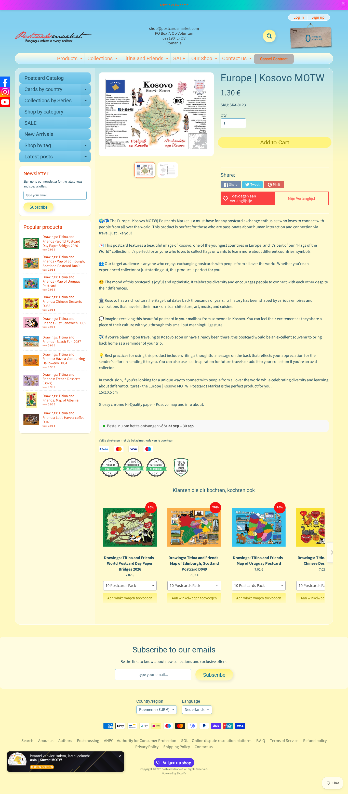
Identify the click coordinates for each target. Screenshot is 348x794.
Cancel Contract (274, 59)
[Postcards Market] (53, 36)
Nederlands (195, 709)
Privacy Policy (146, 747)
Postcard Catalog (44, 78)
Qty (223, 115)
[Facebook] (5, 82)
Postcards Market (172, 769)
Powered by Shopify (174, 773)
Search (27, 740)
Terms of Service (284, 740)
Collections (103, 59)
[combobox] (130, 585)
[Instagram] (5, 92)
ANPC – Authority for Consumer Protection (140, 740)
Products (70, 59)
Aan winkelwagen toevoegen (129, 598)
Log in (298, 17)
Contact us (237, 59)
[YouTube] (5, 102)
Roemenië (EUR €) (154, 709)
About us (45, 740)
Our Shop (205, 59)
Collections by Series (57, 101)
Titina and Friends (146, 59)
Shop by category (43, 112)
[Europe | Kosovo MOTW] (144, 170)
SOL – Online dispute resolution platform (216, 740)
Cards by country (57, 90)
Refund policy (315, 740)
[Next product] (332, 552)
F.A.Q (260, 740)
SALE (179, 58)
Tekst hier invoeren (174, 5)
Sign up (318, 17)
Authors (65, 740)
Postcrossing (88, 740)
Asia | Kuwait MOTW (46, 760)
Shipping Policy (176, 747)
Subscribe (38, 207)
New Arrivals (38, 134)
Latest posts (57, 158)
